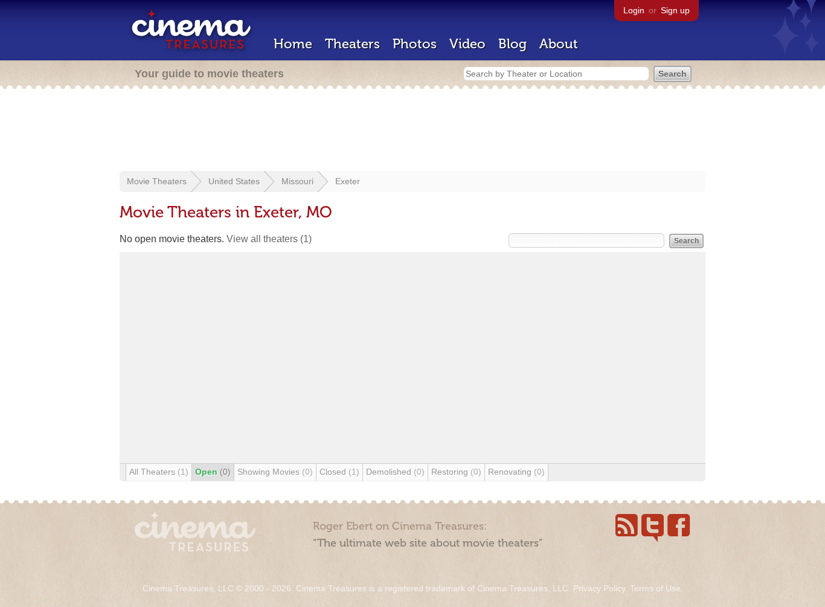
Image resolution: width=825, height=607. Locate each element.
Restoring (456, 472)
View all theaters (269, 239)
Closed (339, 472)
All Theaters (158, 472)
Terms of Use (655, 588)
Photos (415, 44)
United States (234, 181)
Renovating (516, 472)
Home (293, 44)
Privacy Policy (599, 588)
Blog (512, 44)
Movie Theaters (157, 181)
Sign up (675, 10)
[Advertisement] (412, 131)
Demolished (395, 472)
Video (467, 44)
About (558, 44)
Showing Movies (275, 472)
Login (633, 10)
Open (213, 472)
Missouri (297, 181)
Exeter (347, 181)
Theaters (352, 44)
